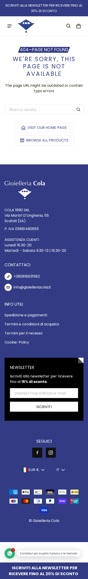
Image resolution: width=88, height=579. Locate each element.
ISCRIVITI (44, 406)
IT (58, 469)
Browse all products (47, 140)
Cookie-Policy (17, 342)
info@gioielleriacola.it (32, 287)
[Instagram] (51, 453)
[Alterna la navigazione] (9, 26)
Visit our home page (47, 127)
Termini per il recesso (24, 333)
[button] (69, 26)
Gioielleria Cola (46, 520)
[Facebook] (37, 453)
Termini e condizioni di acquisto (32, 324)
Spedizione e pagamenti (26, 315)
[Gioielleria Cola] (26, 26)
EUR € (33, 469)
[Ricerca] (78, 110)
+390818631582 (27, 276)
